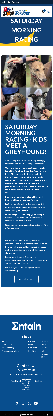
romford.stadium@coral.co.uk (29, 374)
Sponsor (15, 2)
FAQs (4, 341)
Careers (31, 341)
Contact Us (7, 344)
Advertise (6, 2)
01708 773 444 (28, 370)
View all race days (26, 279)
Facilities (32, 350)
